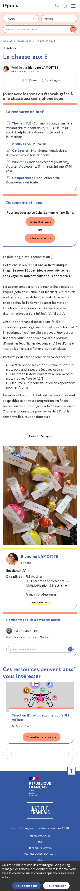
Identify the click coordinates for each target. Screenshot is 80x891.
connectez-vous (40, 222)
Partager (46, 435)
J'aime (32, 435)
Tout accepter (26, 886)
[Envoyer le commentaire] (70, 649)
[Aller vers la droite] (72, 754)
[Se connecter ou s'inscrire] (57, 6)
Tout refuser (56, 886)
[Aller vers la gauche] (7, 754)
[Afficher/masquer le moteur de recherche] (65, 6)
